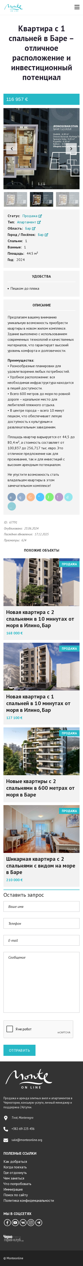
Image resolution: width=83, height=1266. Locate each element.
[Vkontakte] (23, 1222)
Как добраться (15, 1161)
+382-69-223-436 (23, 1129)
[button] (71, 148)
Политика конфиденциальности (28, 1200)
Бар (28, 228)
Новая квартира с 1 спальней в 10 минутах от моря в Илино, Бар (38, 703)
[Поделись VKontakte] (21, 497)
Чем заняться (13, 1178)
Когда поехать (15, 1167)
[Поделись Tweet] (68, 497)
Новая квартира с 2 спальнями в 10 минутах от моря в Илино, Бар (40, 618)
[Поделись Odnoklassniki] (31, 497)
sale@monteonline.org (27, 1140)
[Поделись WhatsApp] (49, 497)
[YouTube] (15, 1222)
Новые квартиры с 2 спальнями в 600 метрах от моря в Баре (40, 788)
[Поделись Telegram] (40, 497)
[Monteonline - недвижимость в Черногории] (12, 7)
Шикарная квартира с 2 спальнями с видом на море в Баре (40, 865)
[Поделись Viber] (59, 497)
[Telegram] (38, 1222)
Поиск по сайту (15, 1194)
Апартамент (27, 222)
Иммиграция (13, 1189)
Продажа (30, 215)
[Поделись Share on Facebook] (12, 497)
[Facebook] (7, 1222)
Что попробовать (17, 1183)
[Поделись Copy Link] (12, 506)
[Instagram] (30, 1222)
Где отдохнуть (15, 1172)
